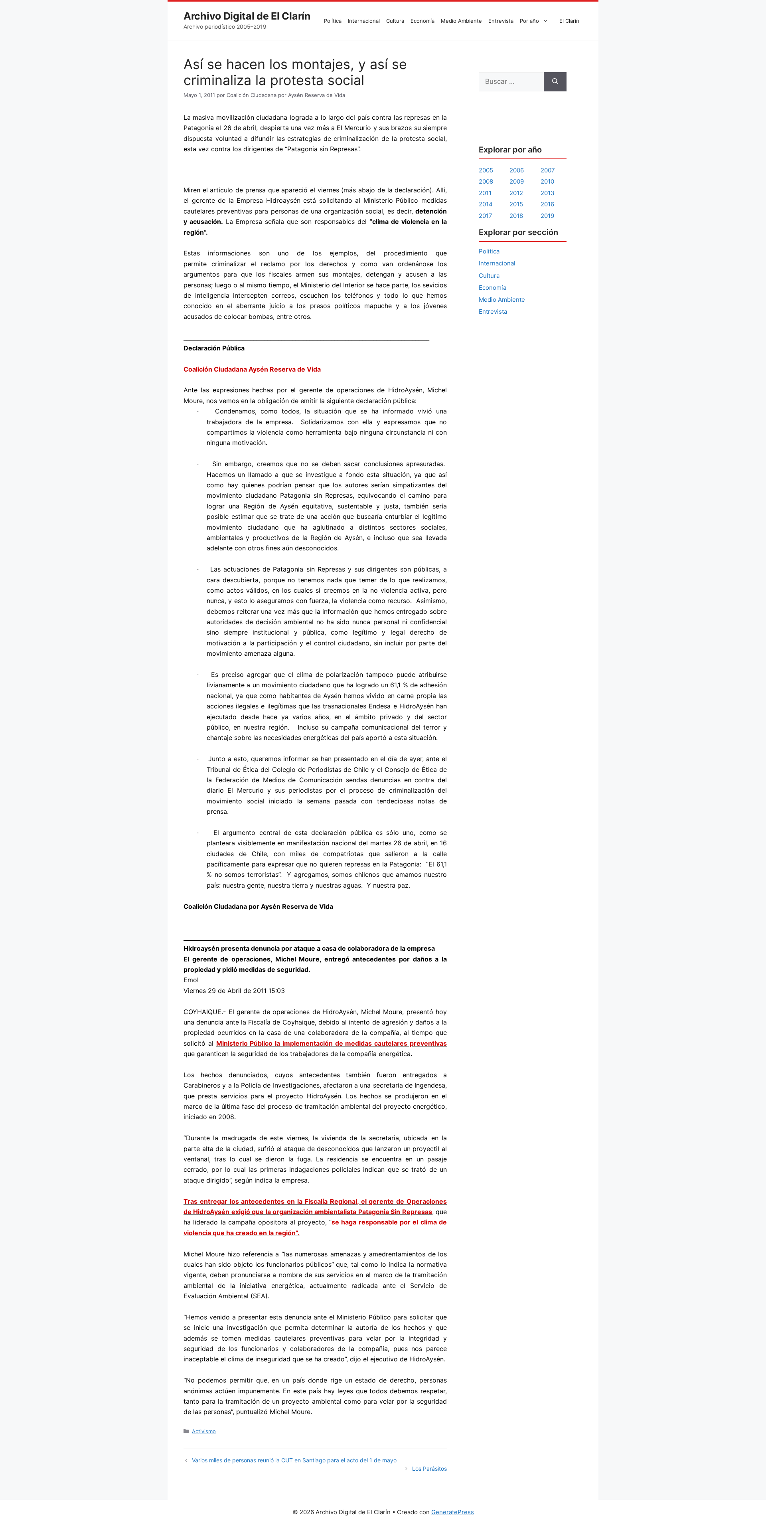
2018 (516, 216)
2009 (516, 181)
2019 (547, 216)
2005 (486, 170)
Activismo (204, 1431)
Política (333, 21)
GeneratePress (452, 1512)
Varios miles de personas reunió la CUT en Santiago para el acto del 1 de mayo (294, 1460)
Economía (422, 21)
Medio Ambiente (461, 21)
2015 (516, 204)
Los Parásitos (429, 1468)
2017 (485, 216)
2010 (547, 181)
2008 (486, 181)
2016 (547, 204)
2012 (516, 193)
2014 (486, 204)
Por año (529, 21)
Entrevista (500, 21)
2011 (485, 193)
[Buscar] (555, 81)
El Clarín (569, 21)
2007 (548, 170)
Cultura (395, 21)
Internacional (364, 21)
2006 (516, 170)
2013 (548, 193)
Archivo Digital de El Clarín (247, 16)
